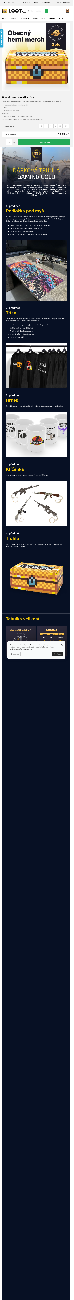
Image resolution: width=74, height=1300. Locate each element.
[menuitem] (4, 18)
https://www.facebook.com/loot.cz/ (37, 3)
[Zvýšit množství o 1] (14, 142)
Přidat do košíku (44, 142)
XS (41, 126)
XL (60, 126)
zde (31, 649)
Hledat (46, 11)
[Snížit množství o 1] (4, 142)
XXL (66, 126)
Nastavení (15, 654)
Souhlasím (57, 654)
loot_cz (46, 3)
